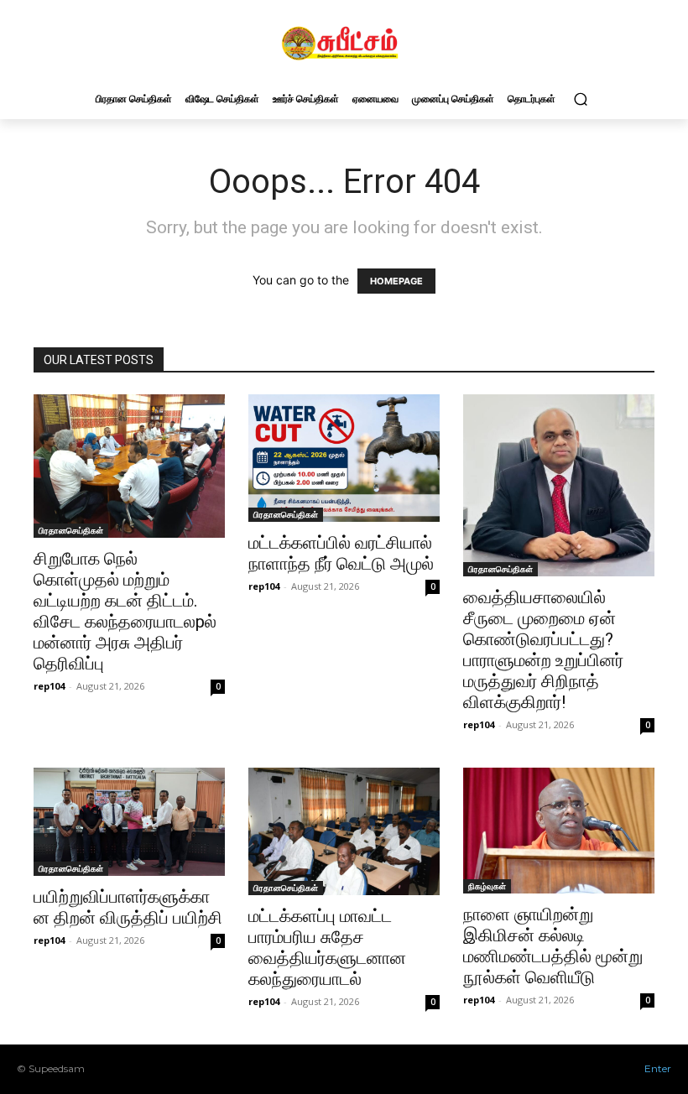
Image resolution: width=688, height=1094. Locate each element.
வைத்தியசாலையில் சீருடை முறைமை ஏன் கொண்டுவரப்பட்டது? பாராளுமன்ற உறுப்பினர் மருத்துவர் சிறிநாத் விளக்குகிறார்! (543, 649)
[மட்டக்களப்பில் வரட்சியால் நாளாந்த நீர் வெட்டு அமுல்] (344, 458)
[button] (580, 99)
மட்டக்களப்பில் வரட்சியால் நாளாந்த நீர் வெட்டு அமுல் (341, 553)
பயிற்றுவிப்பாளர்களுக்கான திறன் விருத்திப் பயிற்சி (128, 907)
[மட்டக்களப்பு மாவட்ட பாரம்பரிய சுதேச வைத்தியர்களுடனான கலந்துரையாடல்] (344, 831)
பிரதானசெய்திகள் (71, 530)
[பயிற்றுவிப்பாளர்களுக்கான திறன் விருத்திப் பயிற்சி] (129, 821)
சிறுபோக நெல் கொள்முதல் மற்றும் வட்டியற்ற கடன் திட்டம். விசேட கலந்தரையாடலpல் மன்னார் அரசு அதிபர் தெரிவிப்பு (125, 611)
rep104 (49, 686)
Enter (657, 1068)
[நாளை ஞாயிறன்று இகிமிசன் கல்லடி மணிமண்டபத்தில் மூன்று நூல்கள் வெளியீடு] (558, 830)
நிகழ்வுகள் (487, 886)
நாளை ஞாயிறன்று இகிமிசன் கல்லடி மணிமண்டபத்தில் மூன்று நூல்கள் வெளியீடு (553, 945)
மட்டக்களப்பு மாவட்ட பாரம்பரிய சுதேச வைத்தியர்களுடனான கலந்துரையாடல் (327, 947)
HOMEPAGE (396, 281)
